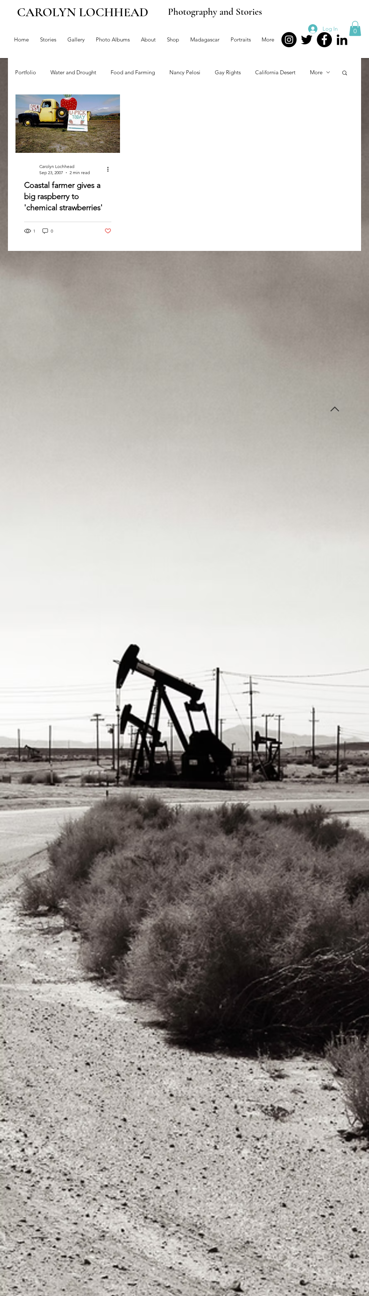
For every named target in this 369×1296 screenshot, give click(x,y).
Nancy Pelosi (184, 72)
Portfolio (25, 72)
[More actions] (110, 169)
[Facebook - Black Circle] (324, 39)
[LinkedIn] (342, 39)
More (316, 72)
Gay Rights (228, 72)
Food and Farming (133, 72)
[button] (355, 28)
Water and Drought (73, 72)
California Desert (275, 72)
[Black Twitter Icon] (306, 39)
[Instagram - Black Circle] (289, 39)
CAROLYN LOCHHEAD (82, 12)
